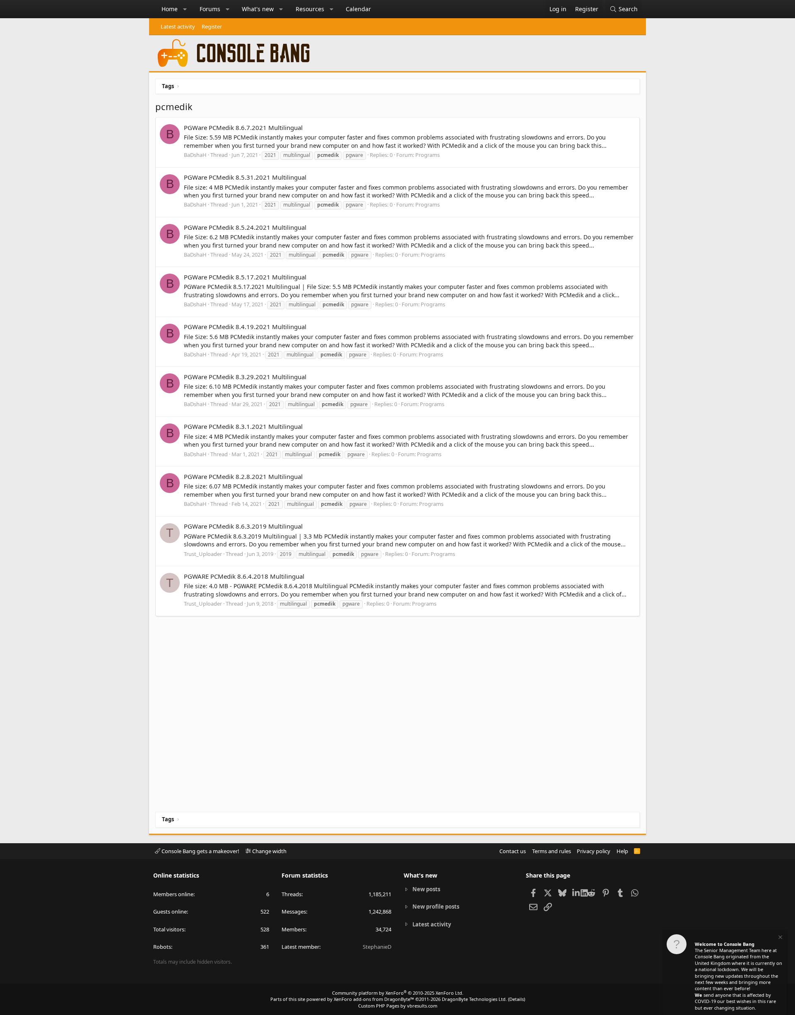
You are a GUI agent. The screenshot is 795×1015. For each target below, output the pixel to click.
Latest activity (178, 26)
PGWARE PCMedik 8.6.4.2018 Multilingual (244, 576)
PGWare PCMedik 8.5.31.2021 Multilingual (245, 177)
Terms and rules (551, 851)
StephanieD (377, 946)
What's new (258, 9)
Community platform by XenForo (397, 993)
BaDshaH (195, 155)
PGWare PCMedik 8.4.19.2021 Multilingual (245, 326)
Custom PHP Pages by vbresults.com (397, 1006)
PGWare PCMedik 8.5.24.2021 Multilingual (245, 227)
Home (169, 9)
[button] (185, 9)
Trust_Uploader (203, 554)
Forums (210, 9)
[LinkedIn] (576, 892)
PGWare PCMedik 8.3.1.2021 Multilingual (243, 426)
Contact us (512, 851)
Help (622, 851)
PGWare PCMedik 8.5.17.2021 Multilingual (245, 277)
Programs (427, 155)
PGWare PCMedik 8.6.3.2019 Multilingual (243, 526)
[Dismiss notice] (779, 938)
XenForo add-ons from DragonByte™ (374, 999)
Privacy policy (593, 851)
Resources (310, 9)
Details (516, 999)
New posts (426, 889)
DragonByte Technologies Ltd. (474, 999)
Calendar (358, 9)
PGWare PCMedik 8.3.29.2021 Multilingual (245, 377)
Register (212, 26)
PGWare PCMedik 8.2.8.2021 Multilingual (243, 476)
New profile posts (435, 906)
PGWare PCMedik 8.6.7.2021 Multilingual (243, 127)
